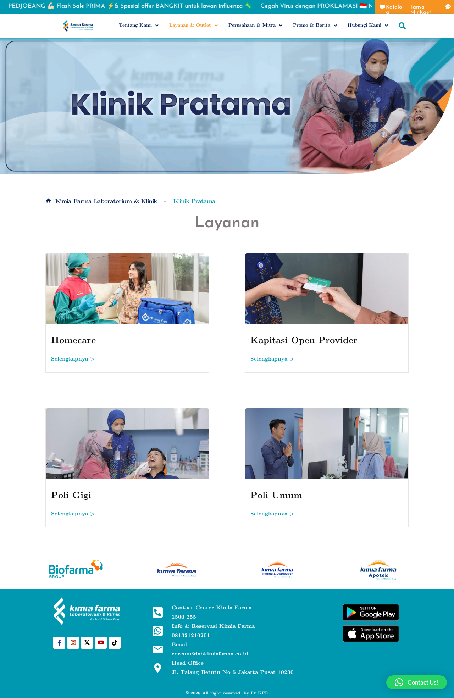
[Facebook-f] (59, 643)
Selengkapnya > (73, 359)
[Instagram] (73, 643)
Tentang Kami (135, 25)
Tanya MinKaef (420, 10)
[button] (139, 25)
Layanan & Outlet (190, 25)
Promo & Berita (311, 25)
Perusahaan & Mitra (252, 25)
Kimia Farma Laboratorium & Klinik (106, 201)
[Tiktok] (115, 643)
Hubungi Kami (364, 25)
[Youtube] (101, 643)
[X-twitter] (87, 643)
